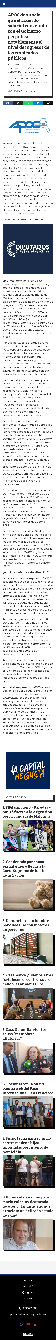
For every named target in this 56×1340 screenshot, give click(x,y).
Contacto (28, 1280)
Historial (28, 1286)
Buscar (28, 1298)
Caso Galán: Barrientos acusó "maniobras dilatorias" (24, 1034)
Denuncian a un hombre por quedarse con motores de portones (26, 925)
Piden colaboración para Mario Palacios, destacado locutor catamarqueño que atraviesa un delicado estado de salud (28, 1206)
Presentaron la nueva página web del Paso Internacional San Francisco (28, 1088)
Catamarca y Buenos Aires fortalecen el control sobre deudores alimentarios (28, 979)
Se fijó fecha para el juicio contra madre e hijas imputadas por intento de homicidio (27, 1145)
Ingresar (29, 1292)
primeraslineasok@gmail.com (28, 1314)
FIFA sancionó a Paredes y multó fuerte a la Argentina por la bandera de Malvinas (27, 811)
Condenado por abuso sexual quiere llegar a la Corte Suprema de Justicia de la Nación (26, 868)
